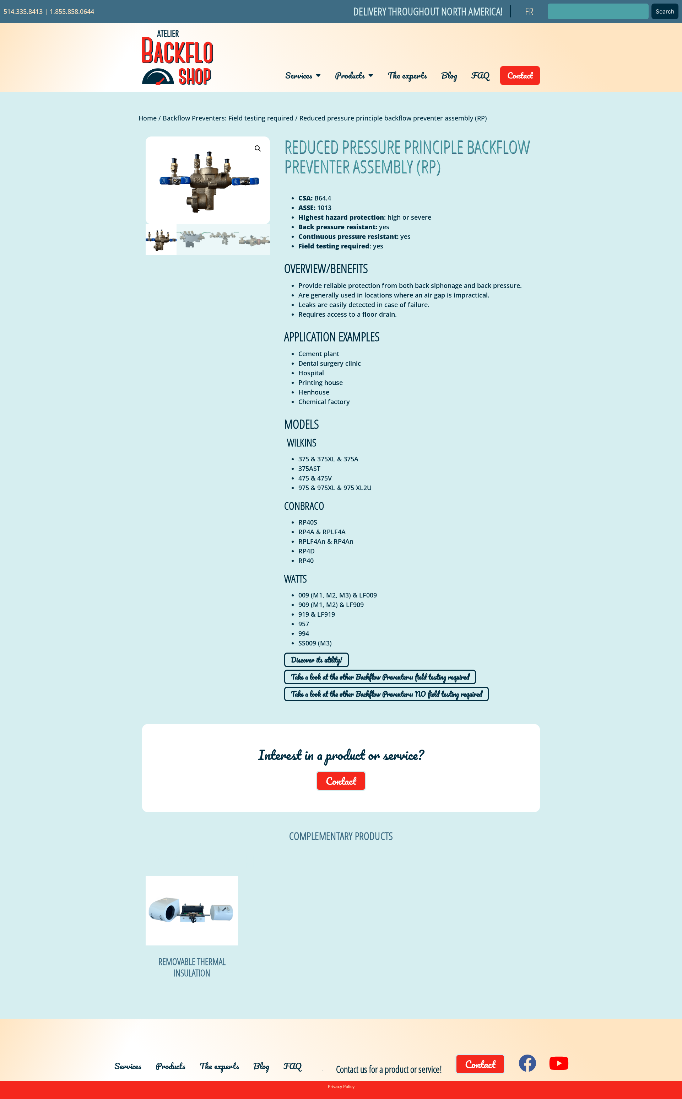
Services (298, 75)
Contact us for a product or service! (389, 1069)
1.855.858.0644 (72, 11)
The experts (407, 75)
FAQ (480, 75)
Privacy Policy (341, 1086)
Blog (449, 75)
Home (148, 118)
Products (350, 75)
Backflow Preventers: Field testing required (228, 118)
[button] (257, 148)
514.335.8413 (23, 11)
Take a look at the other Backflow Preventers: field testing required (380, 676)
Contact (520, 75)
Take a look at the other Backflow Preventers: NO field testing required (386, 693)
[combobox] (598, 11)
